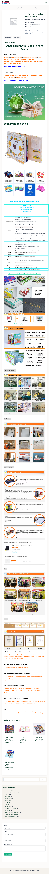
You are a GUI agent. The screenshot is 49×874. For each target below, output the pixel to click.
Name (5, 825)
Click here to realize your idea (24, 324)
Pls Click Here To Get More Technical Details (24, 274)
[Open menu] (46, 2)
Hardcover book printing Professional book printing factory (9, 766)
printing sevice (28, 33)
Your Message (8, 844)
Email (5, 831)
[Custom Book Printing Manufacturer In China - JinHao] (6, 2)
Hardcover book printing (34, 30)
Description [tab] (8, 37)
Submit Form (8, 854)
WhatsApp (7, 838)
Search (42, 779)
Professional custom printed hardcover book (39, 739)
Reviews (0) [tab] (17, 37)
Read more (38, 744)
